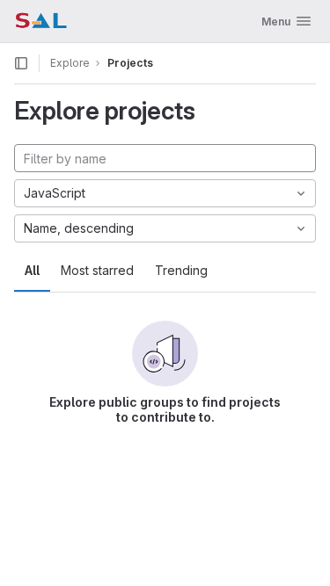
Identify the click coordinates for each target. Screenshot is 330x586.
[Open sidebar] (21, 63)
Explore (70, 62)
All (32, 270)
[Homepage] (41, 21)
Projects (130, 62)
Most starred (97, 270)
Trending (181, 270)
